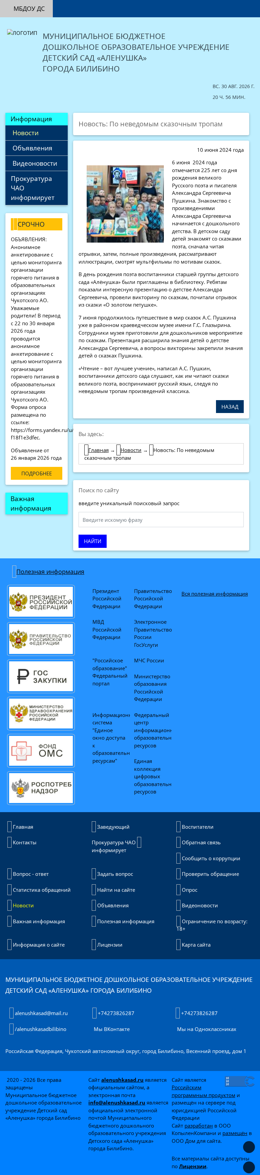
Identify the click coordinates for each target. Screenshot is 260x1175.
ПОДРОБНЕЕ (36, 473)
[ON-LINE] (77, 5)
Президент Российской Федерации (107, 599)
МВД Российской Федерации (107, 629)
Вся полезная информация (214, 593)
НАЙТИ (92, 541)
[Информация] (93, 5)
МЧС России (149, 660)
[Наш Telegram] (252, 4)
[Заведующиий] (110, 4)
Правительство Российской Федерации (153, 599)
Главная (98, 450)
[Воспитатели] (126, 4)
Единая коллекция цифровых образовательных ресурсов (157, 776)
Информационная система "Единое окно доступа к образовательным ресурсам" (115, 738)
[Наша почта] (219, 4)
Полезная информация (50, 572)
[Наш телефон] (236, 4)
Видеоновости (34, 163)
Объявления (31, 148)
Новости (25, 132)
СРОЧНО (31, 224)
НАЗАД (229, 406)
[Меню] (61, 5)
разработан (199, 1125)
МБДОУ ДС (29, 8)
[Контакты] (142, 4)
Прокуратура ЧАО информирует (33, 188)
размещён (234, 1133)
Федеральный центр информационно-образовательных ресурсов (157, 730)
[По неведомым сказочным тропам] (125, 203)
